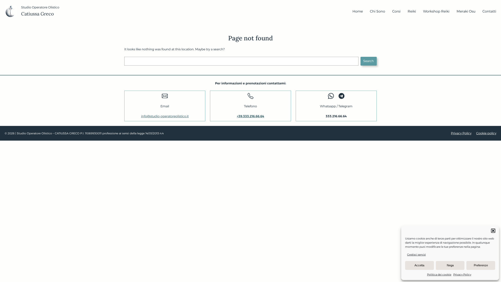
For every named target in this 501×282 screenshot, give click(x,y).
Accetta (419, 265)
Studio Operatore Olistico (40, 7)
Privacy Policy (462, 274)
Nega (450, 265)
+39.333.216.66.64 (250, 116)
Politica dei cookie (439, 274)
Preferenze (481, 265)
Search (368, 61)
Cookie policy (486, 133)
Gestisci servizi (416, 254)
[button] (493, 231)
